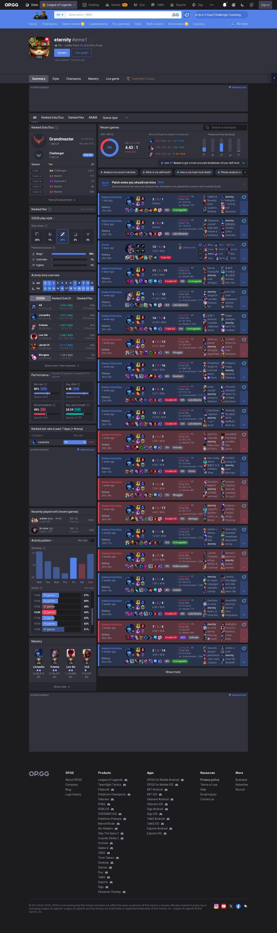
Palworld (103, 789)
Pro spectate (121, 24)
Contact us (207, 799)
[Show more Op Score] (243, 163)
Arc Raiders (105, 828)
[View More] (212, 5)
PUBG (101, 804)
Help (203, 789)
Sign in (265, 4)
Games (102, 867)
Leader (177, 590)
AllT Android (155, 789)
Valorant (103, 799)
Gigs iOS (152, 813)
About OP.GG (73, 779)
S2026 (40, 298)
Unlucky (177, 447)
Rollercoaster (180, 566)
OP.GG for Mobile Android (163, 779)
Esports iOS (154, 833)
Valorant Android (158, 799)
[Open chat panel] (274, 78)
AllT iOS (152, 794)
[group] (62, 612)
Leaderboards (98, 24)
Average (193, 518)
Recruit (240, 789)
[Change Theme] (242, 5)
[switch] (86, 540)
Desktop (103, 862)
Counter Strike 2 (108, 838)
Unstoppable (180, 210)
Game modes (73, 24)
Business (241, 779)
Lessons (199, 24)
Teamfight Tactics (109, 784)
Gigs (101, 887)
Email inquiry (208, 794)
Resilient (178, 376)
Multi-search (155, 24)
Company (71, 784)
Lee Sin (43, 335)
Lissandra (44, 315)
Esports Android (157, 828)
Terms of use (208, 784)
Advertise (242, 784)
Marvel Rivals (106, 823)
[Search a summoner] (175, 14)
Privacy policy (209, 779)
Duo (100, 872)
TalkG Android (156, 818)
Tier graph (81, 52)
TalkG (101, 877)
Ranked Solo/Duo (62, 298)
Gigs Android (155, 809)
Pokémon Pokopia (109, 818)
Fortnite (103, 843)
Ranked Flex (84, 298)
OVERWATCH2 (107, 813)
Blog (68, 789)
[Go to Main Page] (11, 5)
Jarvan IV (44, 345)
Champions (49, 24)
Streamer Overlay (109, 891)
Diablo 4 (103, 848)
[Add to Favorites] (92, 40)
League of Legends (59, 4)
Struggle (177, 352)
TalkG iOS (153, 823)
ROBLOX (103, 809)
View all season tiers (60, 199)
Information (177, 24)
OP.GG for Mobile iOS (160, 784)
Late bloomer (180, 233)
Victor (191, 471)
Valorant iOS (155, 804)
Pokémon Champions (112, 794)
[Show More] (225, 5)
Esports (103, 882)
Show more (173, 672)
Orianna (43, 325)
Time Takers (106, 857)
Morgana (44, 355)
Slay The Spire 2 (108, 833)
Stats (138, 24)
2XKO (101, 852)
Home (33, 24)
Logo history (73, 794)
